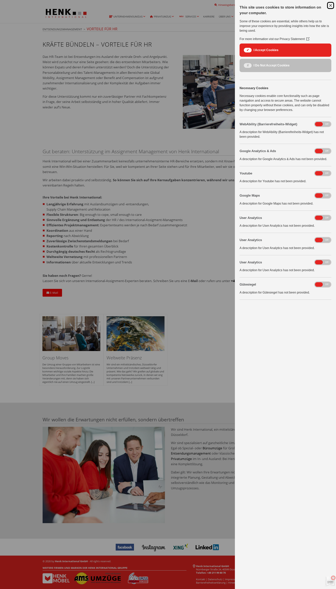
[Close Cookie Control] (330, 5)
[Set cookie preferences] (329, 581)
